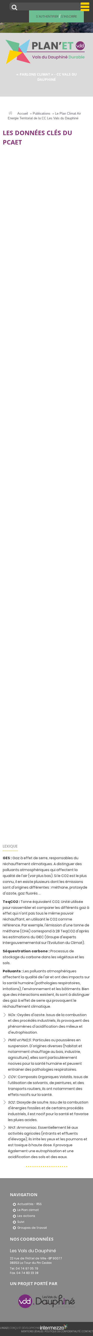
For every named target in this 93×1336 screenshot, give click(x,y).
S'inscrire (69, 16)
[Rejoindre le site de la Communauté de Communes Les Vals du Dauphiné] (46, 1301)
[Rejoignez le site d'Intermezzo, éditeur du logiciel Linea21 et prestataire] (53, 1328)
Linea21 (4, 1328)
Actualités (25, 1204)
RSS (39, 1204)
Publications (41, 113)
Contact (87, 1331)
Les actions (26, 1216)
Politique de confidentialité (62, 1331)
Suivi (20, 1222)
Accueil (22, 113)
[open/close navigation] (85, 6)
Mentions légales (32, 1331)
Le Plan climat (28, 1210)
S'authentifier (47, 16)
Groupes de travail (32, 1228)
